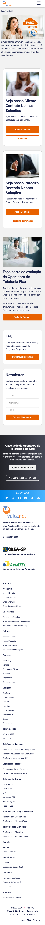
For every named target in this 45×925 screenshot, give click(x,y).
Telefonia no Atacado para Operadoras (18, 754)
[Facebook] (19, 498)
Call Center (7, 789)
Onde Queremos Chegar (12, 606)
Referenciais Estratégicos (13, 650)
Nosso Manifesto (10, 645)
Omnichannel (8, 697)
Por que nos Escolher (11, 617)
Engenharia (7, 678)
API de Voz (7, 738)
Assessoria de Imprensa (12, 897)
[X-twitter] (32, 498)
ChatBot (6, 702)
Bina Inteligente (9, 801)
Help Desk (7, 706)
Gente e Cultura (9, 682)
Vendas (6, 665)
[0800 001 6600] (4, 537)
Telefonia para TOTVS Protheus (16, 836)
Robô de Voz (8, 806)
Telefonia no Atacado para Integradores (19, 749)
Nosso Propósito (9, 641)
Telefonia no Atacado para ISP (15, 758)
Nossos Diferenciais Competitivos (16, 621)
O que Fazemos (9, 597)
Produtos (6, 673)
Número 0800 (8, 734)
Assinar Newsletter (22, 417)
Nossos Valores (9, 637)
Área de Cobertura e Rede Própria (16, 626)
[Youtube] (25, 498)
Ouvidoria (7, 887)
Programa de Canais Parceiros (15, 769)
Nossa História (9, 593)
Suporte (6, 863)
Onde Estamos (9, 602)
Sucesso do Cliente (10, 669)
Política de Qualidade (11, 878)
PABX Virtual (7, 11)
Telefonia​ (6, 693)
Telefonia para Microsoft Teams (16, 821)
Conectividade (8, 710)
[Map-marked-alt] (38, 498)
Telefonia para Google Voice (14, 817)
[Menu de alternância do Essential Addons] (38, 3)
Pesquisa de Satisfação (12, 882)
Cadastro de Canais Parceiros (15, 773)
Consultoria (7, 723)
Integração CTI (9, 797)
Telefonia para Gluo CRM (13, 832)
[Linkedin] (7, 498)
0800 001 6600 (12, 537)
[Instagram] (13, 498)
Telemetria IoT (8, 715)
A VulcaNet (7, 589)
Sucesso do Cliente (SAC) (13, 867)
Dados (5, 719)
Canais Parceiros (9, 852)
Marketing (7, 660)
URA (4, 793)
